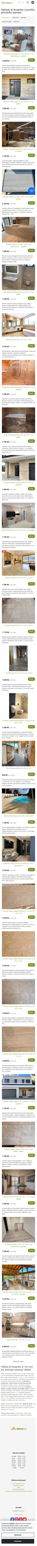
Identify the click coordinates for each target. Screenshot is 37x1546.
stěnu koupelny (11, 1409)
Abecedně (16, 21)
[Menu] (33, 2)
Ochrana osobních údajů (12, 1491)
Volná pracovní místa (26, 1491)
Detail (31, 60)
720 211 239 (18, 1514)
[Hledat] (19, 2)
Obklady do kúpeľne (26, 1415)
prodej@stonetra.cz (18, 1511)
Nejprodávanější (6, 21)
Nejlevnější (15, 17)
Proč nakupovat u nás (18, 1483)
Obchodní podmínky (18, 1489)
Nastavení (17, 1535)
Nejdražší (23, 17)
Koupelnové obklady (23, 1377)
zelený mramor (5, 1398)
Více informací (21, 1530)
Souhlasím (17, 1541)
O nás (18, 1487)
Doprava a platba (18, 1485)
